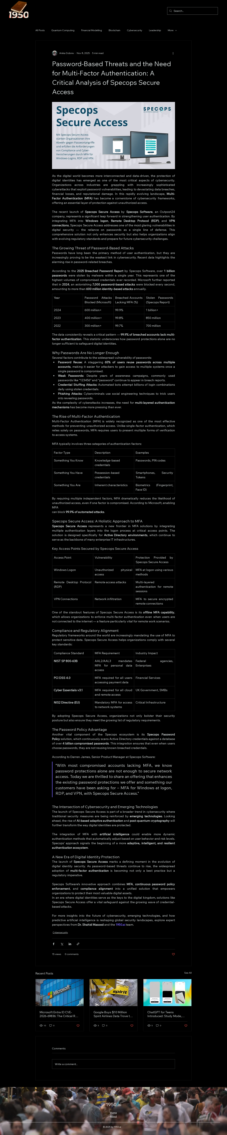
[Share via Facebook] (53, 943)
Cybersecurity (134, 30)
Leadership (155, 30)
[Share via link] (78, 943)
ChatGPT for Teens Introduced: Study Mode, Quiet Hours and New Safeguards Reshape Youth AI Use (166, 1014)
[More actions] (173, 53)
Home (113, 1112)
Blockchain (114, 30)
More (170, 30)
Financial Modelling (91, 30)
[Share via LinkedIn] (69, 943)
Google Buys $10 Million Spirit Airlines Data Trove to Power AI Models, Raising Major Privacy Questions (112, 1014)
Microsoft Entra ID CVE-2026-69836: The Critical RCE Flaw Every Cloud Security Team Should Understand (59, 1014)
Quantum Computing (62, 30)
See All (188, 972)
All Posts (40, 30)
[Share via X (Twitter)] (61, 943)
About (113, 1116)
